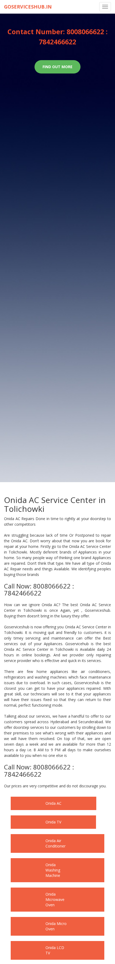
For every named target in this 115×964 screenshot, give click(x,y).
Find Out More (57, 66)
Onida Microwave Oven (56, 878)
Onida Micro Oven (51, 896)
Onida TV (44, 821)
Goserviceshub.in (28, 6)
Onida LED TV (48, 934)
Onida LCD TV (48, 915)
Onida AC (44, 803)
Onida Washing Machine (57, 859)
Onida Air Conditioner (54, 840)
